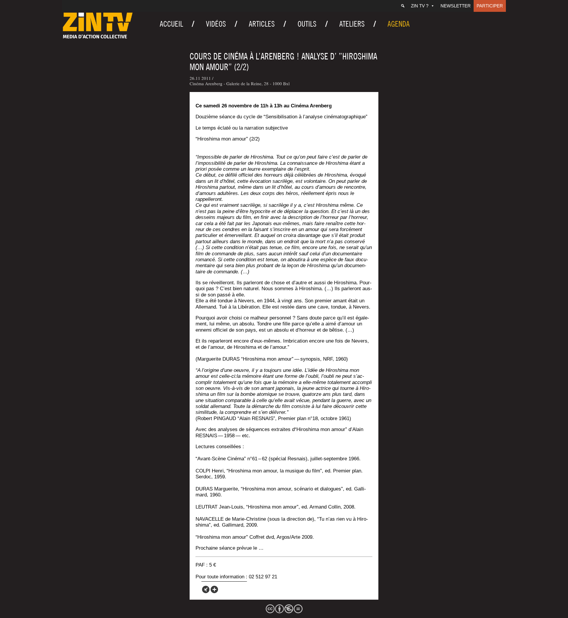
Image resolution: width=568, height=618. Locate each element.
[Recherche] (403, 6)
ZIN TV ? (419, 5)
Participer (490, 5)
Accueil (171, 23)
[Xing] (205, 589)
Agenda (399, 23)
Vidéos (216, 23)
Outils (307, 23)
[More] (214, 589)
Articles (262, 23)
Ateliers (352, 23)
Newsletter (455, 5)
